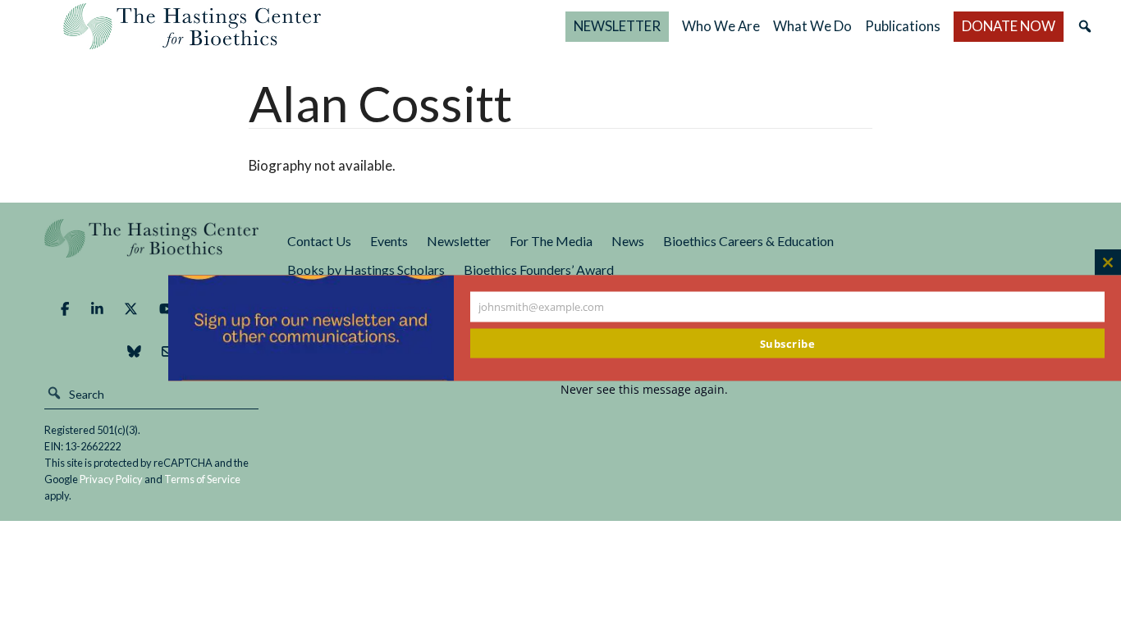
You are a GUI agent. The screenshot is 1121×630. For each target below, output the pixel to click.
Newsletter (459, 241)
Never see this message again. (644, 389)
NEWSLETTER (617, 25)
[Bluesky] (134, 351)
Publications (902, 25)
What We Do (812, 25)
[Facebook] (65, 308)
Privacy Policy (111, 479)
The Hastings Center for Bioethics (192, 26)
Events (389, 241)
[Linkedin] (97, 308)
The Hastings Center (151, 250)
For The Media (551, 241)
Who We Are (721, 25)
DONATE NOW (1008, 25)
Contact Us (319, 241)
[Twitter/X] (131, 308)
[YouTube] (167, 308)
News (627, 241)
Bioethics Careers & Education (748, 241)
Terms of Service (202, 479)
